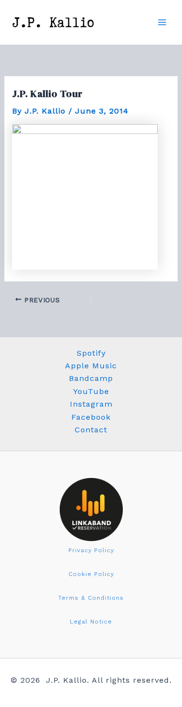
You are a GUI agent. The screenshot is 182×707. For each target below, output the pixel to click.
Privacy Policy (91, 550)
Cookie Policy (91, 574)
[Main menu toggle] (162, 22)
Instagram (91, 404)
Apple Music (91, 365)
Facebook (91, 417)
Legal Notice (91, 621)
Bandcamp (91, 378)
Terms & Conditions (91, 597)
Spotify (91, 353)
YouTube (91, 391)
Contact (91, 429)
